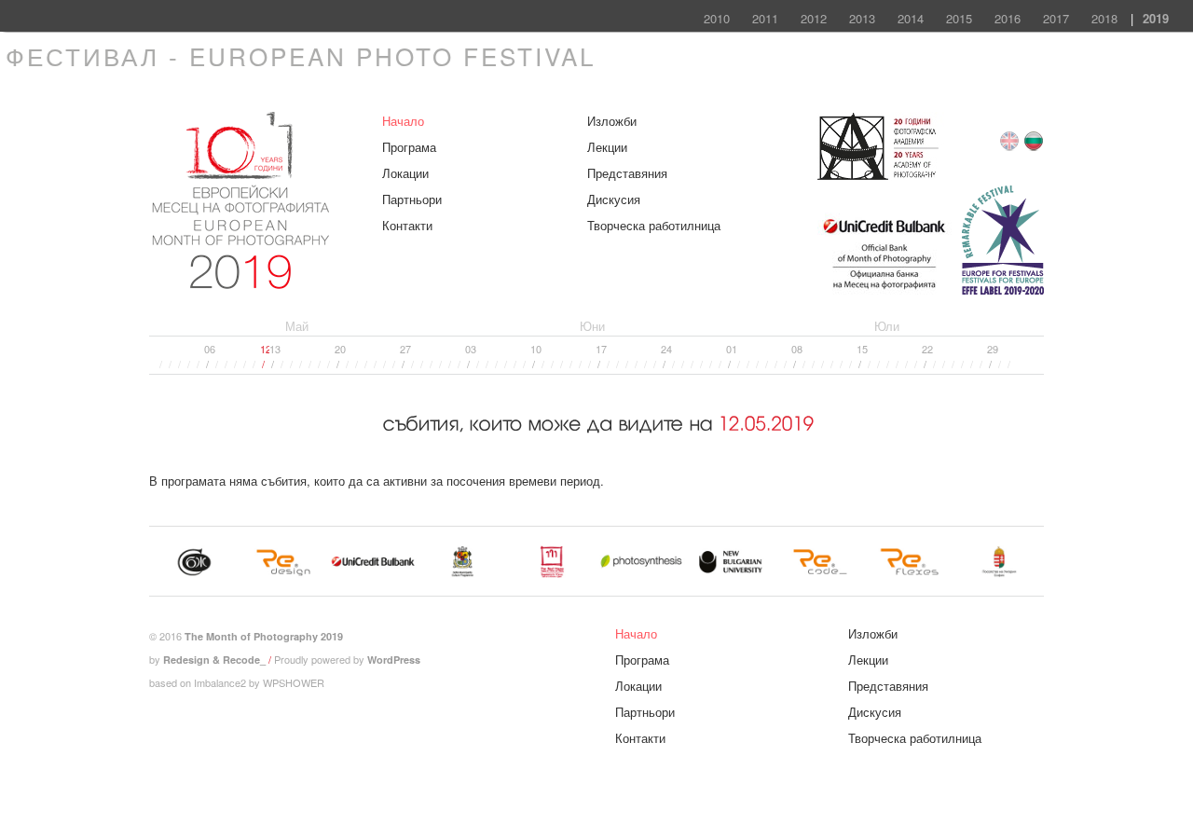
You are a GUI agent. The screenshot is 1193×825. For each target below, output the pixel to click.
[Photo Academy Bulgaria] (880, 176)
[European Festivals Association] (1003, 291)
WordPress (393, 660)
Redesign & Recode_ (214, 660)
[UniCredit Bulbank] (884, 291)
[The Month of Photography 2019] (242, 280)
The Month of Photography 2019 (264, 636)
